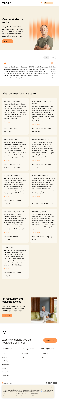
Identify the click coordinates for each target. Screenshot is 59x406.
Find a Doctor (50, 340)
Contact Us (7, 315)
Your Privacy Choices (36, 391)
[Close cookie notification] (52, 387)
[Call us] (42, 3)
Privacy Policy (34, 393)
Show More (7, 122)
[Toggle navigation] (56, 3)
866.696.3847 (7, 308)
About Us (4, 357)
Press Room (5, 364)
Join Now (7, 41)
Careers (4, 368)
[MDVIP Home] (7, 2)
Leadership (5, 361)
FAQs (3, 353)
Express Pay (48, 2)
